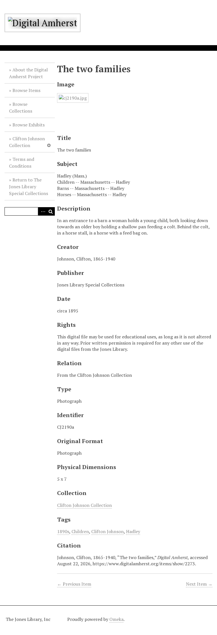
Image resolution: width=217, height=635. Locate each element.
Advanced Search (42, 211)
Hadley (133, 531)
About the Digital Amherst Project (28, 73)
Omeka (116, 619)
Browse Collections (20, 107)
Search (50, 211)
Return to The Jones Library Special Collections (28, 186)
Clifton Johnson (107, 531)
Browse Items (26, 90)
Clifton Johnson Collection (27, 141)
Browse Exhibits (28, 125)
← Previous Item (74, 584)
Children (80, 531)
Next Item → (199, 584)
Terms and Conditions (21, 162)
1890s (63, 531)
